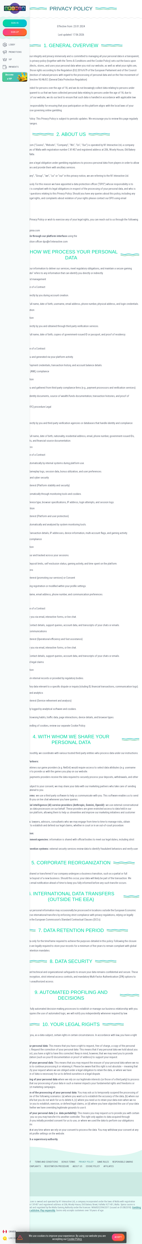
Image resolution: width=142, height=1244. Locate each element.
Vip (10, 59)
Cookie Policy (93, 1166)
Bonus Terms (68, 1162)
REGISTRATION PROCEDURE (56, 1166)
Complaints (35, 1166)
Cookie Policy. (74, 1239)
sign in (14, 23)
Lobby (12, 44)
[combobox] (15, 1232)
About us (77, 1166)
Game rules (103, 1162)
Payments (13, 67)
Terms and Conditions (46, 1162)
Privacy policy (86, 1162)
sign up (15, 32)
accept (118, 1237)
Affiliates (109, 1166)
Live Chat (13, 1238)
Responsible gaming (122, 1162)
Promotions (15, 52)
